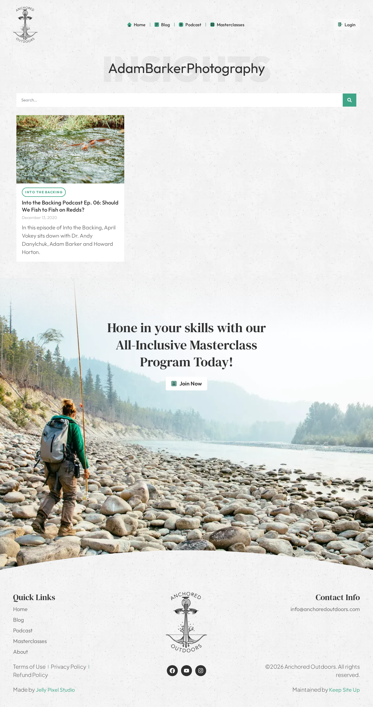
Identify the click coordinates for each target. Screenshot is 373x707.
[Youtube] (186, 670)
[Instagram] (200, 670)
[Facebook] (172, 670)
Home (20, 609)
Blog (18, 619)
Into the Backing (44, 192)
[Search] (349, 100)
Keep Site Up (344, 689)
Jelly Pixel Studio (55, 689)
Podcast (22, 630)
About (20, 651)
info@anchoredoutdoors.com (325, 609)
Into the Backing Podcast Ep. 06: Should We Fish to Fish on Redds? (70, 206)
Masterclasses (30, 641)
